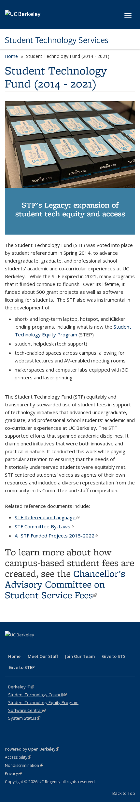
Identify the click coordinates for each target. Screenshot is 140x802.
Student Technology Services (56, 40)
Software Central (27, 710)
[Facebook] (10, 645)
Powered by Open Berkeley (32, 749)
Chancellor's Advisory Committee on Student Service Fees (65, 584)
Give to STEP (22, 667)
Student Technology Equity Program (43, 702)
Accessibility (18, 757)
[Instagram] (36, 645)
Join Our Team (80, 656)
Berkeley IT (21, 687)
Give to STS (114, 656)
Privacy (13, 773)
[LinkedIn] (23, 645)
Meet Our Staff (43, 656)
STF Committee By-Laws (44, 526)
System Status (24, 718)
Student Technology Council (37, 695)
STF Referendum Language (47, 517)
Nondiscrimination (24, 765)
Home (11, 56)
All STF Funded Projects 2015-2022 (56, 535)
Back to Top (123, 793)
